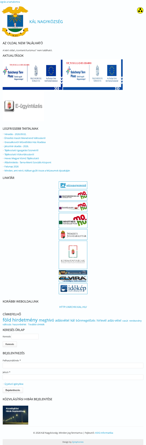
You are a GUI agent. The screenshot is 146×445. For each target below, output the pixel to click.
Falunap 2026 (11, 166)
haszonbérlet (19, 324)
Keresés (7, 336)
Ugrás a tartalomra (10, 1)
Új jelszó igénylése (13, 383)
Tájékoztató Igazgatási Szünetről (21, 150)
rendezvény (135, 320)
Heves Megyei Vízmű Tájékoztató (21, 158)
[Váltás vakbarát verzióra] (140, 12)
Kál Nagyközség (46, 21)
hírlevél (101, 320)
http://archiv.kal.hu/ (73, 307)
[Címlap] (15, 21)
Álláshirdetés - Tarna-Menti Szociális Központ (27, 162)
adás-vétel (114, 320)
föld (7, 320)
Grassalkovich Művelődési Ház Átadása (25, 142)
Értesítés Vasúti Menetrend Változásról (24, 138)
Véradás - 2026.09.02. (15, 134)
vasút (125, 320)
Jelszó (6, 372)
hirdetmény (25, 320)
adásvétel (62, 320)
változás (7, 324)
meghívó (46, 320)
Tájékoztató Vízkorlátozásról (19, 154)
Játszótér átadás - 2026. (16, 146)
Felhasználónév (12, 360)
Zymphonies (78, 442)
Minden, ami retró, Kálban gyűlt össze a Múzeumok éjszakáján (37, 170)
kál (73, 320)
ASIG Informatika (104, 432)
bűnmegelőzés (85, 320)
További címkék (36, 324)
